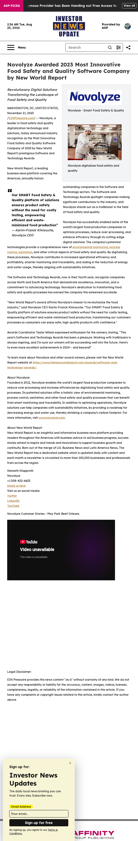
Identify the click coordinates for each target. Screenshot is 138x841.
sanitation (25, 252)
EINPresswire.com (21, 118)
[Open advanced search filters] (118, 47)
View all (129, 5)
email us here (16, 486)
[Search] (109, 47)
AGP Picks (12, 6)
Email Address (21, 806)
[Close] (70, 763)
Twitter (12, 496)
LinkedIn (13, 501)
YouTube (13, 506)
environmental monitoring (90, 247)
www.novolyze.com (52, 417)
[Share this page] (128, 47)
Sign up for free (39, 822)
